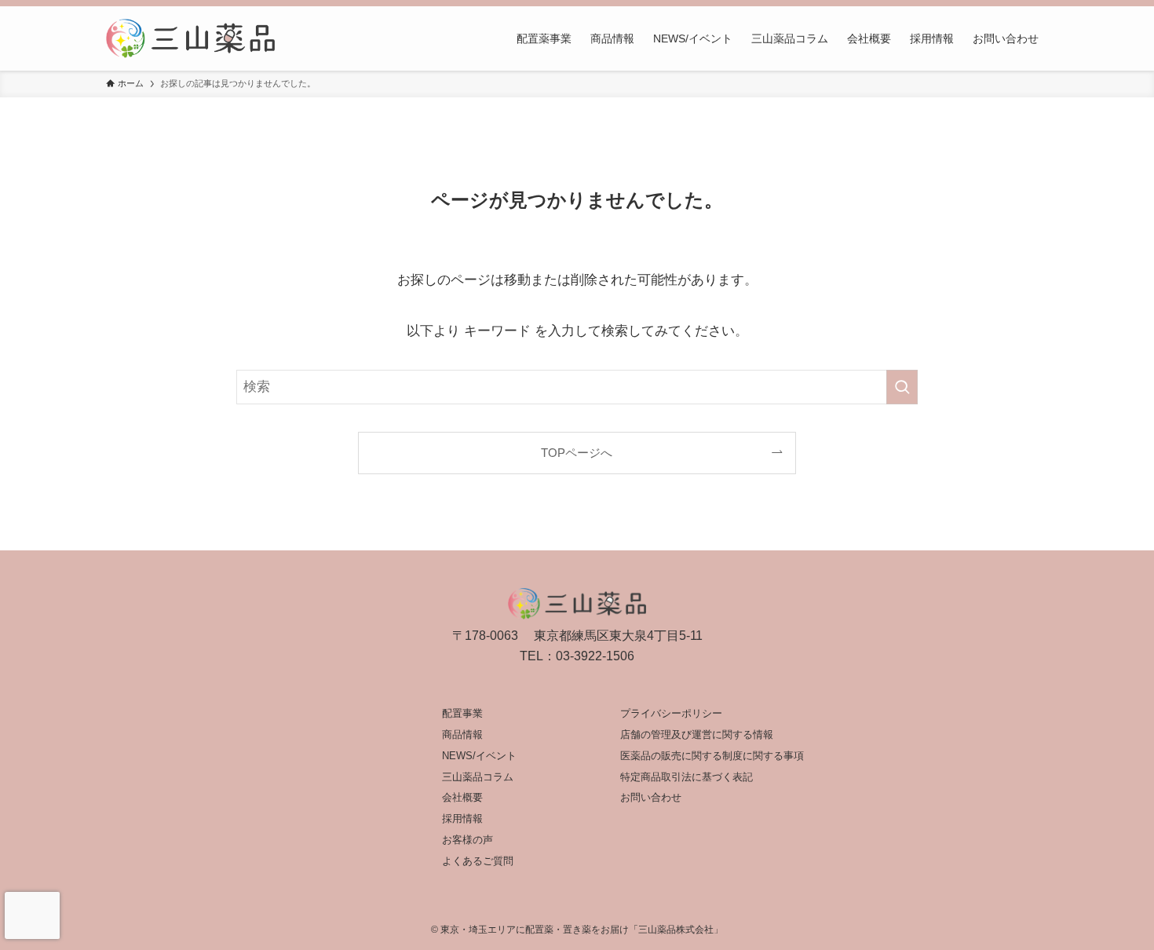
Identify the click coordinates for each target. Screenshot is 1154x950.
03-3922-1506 (595, 656)
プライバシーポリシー (671, 713)
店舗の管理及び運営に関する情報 (696, 734)
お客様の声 (467, 840)
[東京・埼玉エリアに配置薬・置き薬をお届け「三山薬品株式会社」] (190, 38)
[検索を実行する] (902, 387)
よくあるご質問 (477, 861)
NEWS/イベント (479, 756)
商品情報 (462, 734)
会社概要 (462, 797)
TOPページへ (576, 452)
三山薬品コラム (477, 777)
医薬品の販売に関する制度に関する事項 (712, 756)
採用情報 (462, 818)
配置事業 (462, 713)
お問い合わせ (650, 797)
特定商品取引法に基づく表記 (686, 777)
